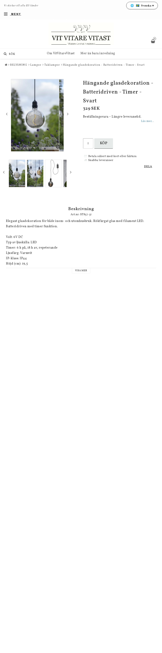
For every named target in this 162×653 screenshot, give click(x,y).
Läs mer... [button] (147, 121)
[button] (58, 147)
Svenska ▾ (142, 5)
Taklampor (52, 65)
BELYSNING (18, 65)
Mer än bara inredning (97, 53)
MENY (15, 14)
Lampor (35, 65)
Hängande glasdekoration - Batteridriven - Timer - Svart (104, 65)
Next (68, 114)
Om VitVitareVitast (60, 53)
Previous (7, 114)
